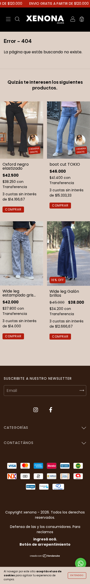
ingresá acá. (45, 539)
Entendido (77, 575)
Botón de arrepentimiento (45, 544)
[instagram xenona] (36, 410)
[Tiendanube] (45, 556)
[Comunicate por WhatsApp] (80, 563)
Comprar (13, 209)
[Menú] (8, 19)
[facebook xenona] (51, 410)
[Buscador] (17, 19)
